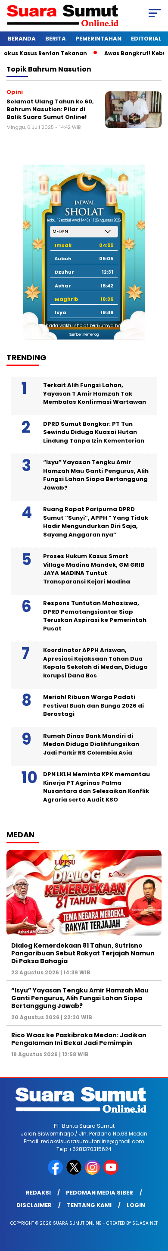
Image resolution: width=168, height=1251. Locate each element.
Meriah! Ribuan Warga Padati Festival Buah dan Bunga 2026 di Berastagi (93, 705)
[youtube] (111, 1173)
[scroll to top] (156, 1201)
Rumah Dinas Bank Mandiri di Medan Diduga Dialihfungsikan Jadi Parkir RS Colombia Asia (91, 744)
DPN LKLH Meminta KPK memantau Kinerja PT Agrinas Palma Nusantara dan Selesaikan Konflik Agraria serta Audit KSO (96, 787)
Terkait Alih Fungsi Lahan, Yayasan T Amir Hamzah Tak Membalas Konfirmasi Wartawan (94, 393)
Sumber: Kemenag (84, 334)
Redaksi (38, 1193)
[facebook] (56, 1173)
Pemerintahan (98, 38)
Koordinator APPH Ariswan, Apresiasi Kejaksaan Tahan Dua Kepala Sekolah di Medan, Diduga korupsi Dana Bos (95, 663)
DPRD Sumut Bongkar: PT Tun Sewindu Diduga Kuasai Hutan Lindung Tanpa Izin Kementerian (93, 432)
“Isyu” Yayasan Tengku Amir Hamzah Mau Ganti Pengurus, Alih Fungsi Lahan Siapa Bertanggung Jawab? (96, 475)
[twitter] (74, 1173)
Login (136, 1205)
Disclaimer (34, 1205)
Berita (55, 38)
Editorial (146, 38)
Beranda (22, 38)
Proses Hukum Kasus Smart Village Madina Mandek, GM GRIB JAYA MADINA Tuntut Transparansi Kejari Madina (93, 569)
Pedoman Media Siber (99, 1193)
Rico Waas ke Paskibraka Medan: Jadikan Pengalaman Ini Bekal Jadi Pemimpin (78, 1039)
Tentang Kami (89, 1205)
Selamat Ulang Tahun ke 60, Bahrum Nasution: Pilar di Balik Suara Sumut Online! (50, 109)
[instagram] (93, 1173)
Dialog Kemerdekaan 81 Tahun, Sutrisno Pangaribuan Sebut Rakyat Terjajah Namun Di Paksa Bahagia (83, 953)
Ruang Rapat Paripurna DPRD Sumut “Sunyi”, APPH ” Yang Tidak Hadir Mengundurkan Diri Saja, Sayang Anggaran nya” (95, 522)
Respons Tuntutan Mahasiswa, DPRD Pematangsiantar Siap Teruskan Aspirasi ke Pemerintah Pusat (94, 616)
